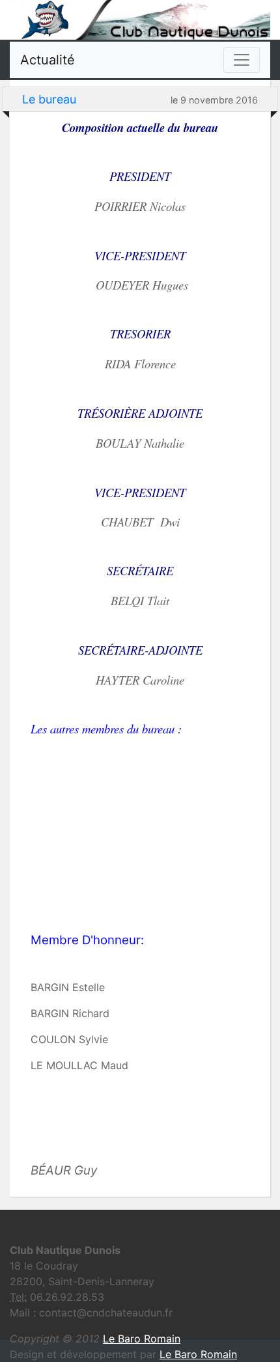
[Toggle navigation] (241, 60)
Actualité (47, 60)
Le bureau (49, 99)
